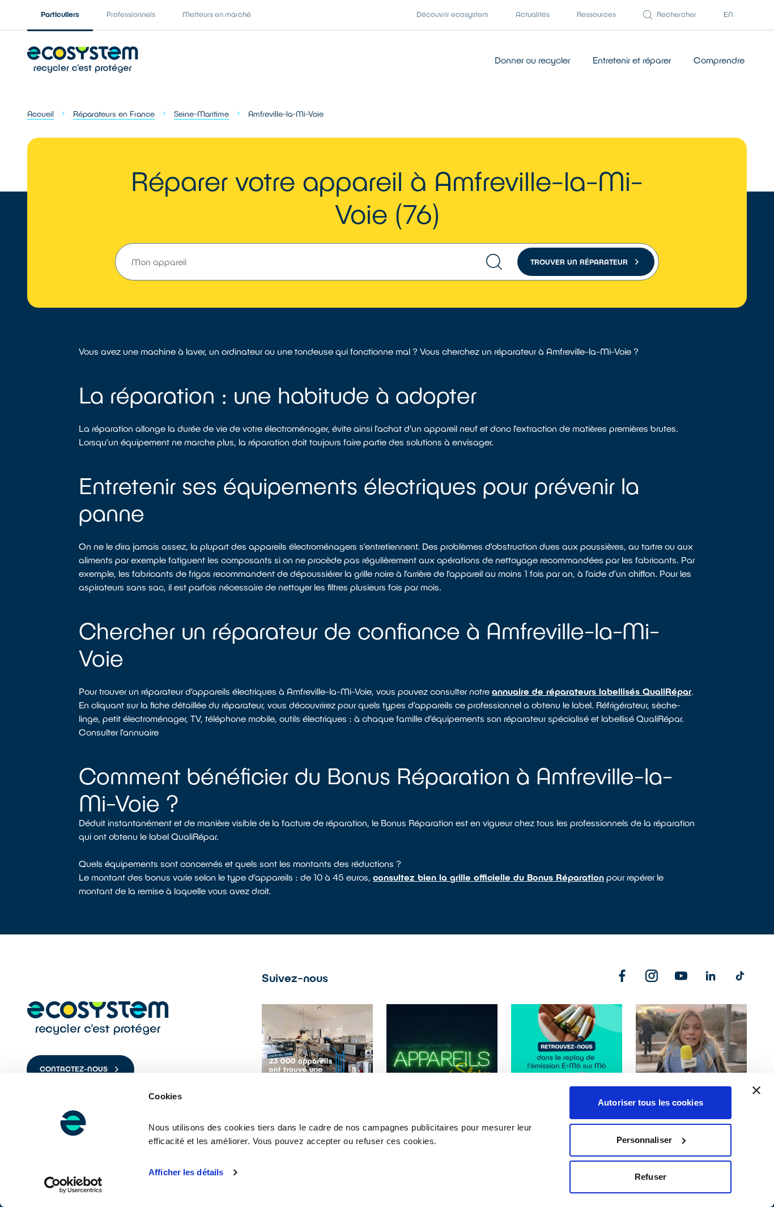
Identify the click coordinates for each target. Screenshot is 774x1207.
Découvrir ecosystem (452, 14)
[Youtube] (681, 975)
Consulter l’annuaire (119, 731)
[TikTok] (740, 975)
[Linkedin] (710, 975)
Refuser (650, 1177)
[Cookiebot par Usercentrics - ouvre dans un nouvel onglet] (73, 1184)
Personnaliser (644, 1140)
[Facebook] (622, 975)
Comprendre (719, 59)
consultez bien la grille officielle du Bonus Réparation (488, 877)
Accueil (40, 113)
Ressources (596, 14)
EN (728, 14)
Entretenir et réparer (632, 59)
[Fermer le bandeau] (756, 1090)
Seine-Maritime (201, 113)
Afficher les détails (185, 1172)
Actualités (533, 14)
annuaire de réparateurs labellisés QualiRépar (591, 691)
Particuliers (60, 14)
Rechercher (676, 14)
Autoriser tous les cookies (650, 1102)
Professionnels (131, 14)
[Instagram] (651, 975)
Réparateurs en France (114, 113)
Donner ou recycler (532, 59)
